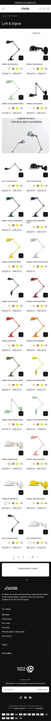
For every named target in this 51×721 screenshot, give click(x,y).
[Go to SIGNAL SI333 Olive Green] (13, 366)
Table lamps (6, 619)
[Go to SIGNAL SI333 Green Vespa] (13, 89)
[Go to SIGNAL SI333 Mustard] (13, 248)
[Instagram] (20, 697)
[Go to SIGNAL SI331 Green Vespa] (13, 406)
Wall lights (6, 615)
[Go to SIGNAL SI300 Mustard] (37, 485)
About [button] (4, 644)
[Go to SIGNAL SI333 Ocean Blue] (13, 206)
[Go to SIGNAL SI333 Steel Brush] (37, 248)
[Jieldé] (11, 588)
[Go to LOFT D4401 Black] (13, 167)
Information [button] (7, 653)
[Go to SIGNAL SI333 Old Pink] (37, 445)
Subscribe (42, 689)
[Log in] (44, 8)
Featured (36, 33)
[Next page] (37, 557)
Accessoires (7, 636)
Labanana (39, 708)
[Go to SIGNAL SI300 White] (13, 485)
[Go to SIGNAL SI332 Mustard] (37, 366)
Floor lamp (6, 623)
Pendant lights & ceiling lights (13, 632)
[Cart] (48, 8)
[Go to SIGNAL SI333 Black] (13, 50)
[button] (3, 8)
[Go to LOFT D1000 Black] (37, 167)
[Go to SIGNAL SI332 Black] (13, 287)
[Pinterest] (30, 697)
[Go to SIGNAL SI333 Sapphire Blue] (37, 206)
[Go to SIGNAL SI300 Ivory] (13, 445)
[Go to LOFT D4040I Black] (13, 524)
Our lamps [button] (6, 609)
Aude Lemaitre (19, 708)
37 (33, 557)
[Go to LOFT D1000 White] (37, 524)
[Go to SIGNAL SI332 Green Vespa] (37, 406)
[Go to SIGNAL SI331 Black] (37, 89)
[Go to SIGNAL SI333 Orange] (37, 327)
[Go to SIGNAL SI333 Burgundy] (37, 287)
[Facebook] (25, 697)
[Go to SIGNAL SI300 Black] (37, 50)
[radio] (5, 68)
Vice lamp (6, 627)
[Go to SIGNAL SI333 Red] (13, 327)
